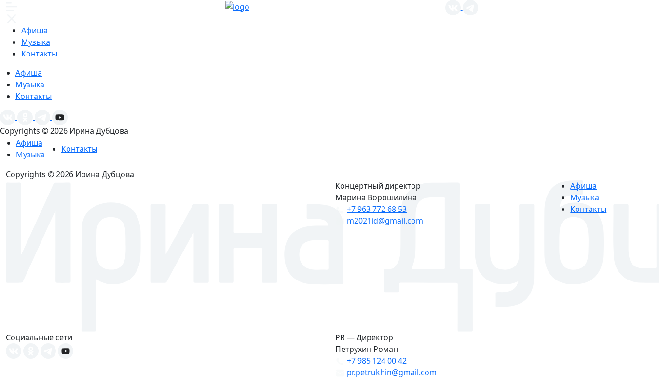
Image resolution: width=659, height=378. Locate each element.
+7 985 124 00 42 (377, 360)
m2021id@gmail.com (385, 220)
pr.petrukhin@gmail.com (392, 372)
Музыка (35, 42)
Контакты (39, 53)
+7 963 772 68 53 (377, 209)
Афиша (34, 30)
